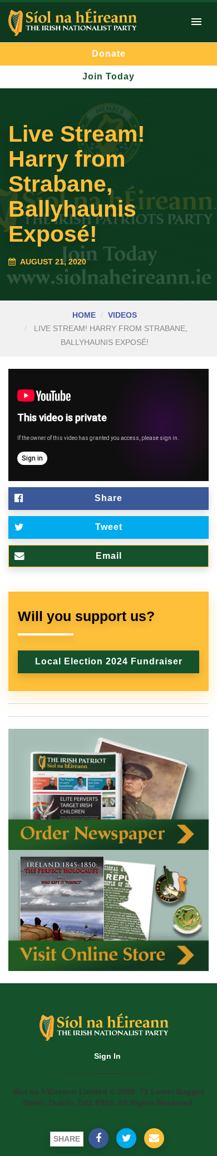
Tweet (108, 527)
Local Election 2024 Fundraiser (109, 661)
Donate (109, 53)
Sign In (107, 1056)
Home (84, 315)
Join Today (108, 76)
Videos (122, 315)
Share (108, 498)
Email (109, 556)
